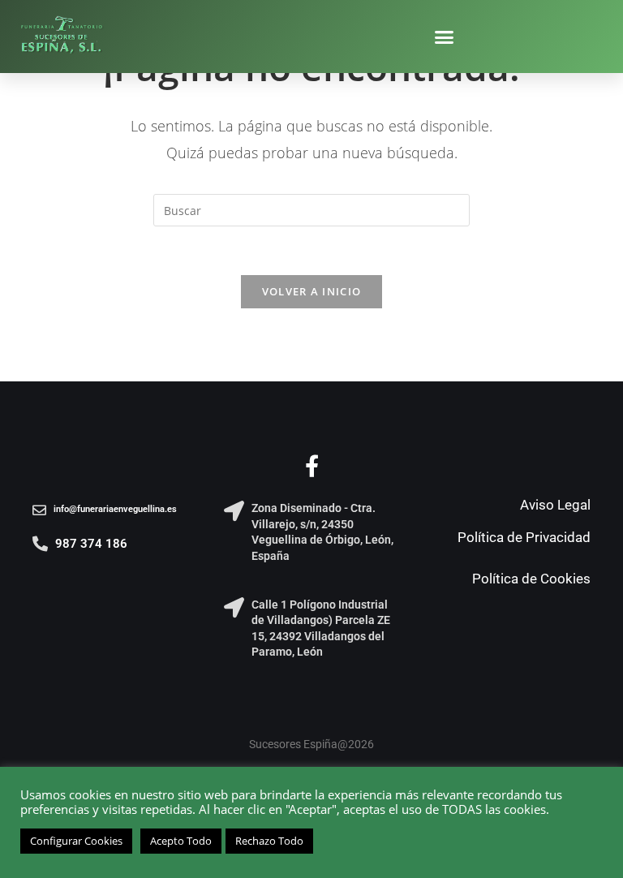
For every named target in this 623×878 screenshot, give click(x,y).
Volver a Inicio (312, 291)
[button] (444, 36)
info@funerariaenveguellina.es (115, 509)
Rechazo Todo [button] (269, 840)
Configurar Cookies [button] (76, 840)
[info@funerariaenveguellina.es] (39, 510)
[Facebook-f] (312, 465)
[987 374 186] (40, 543)
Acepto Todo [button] (181, 840)
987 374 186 (91, 543)
